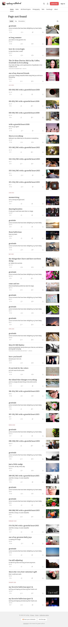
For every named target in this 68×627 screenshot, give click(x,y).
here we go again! (14, 126)
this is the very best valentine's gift (23, 572)
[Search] (44, 3)
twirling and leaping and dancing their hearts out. (23, 589)
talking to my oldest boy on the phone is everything (23, 138)
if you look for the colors (18, 368)
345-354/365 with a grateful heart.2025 (24, 159)
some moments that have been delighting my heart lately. (25, 28)
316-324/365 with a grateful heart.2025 (24, 391)
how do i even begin (17, 49)
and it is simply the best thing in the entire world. (23, 382)
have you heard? (15, 357)
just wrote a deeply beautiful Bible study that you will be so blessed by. (26, 76)
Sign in (63, 3)
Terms (37, 615)
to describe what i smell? (16, 51)
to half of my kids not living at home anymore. (22, 562)
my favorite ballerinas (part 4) (21, 587)
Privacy (32, 615)
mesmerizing (14, 197)
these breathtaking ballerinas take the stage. (21, 286)
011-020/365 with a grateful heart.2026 (24, 101)
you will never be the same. (16, 370)
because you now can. (15, 359)
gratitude (12, 26)
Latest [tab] (11, 21)
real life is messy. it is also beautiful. (19, 478)
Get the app (42, 619)
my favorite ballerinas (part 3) (21, 599)
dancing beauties (15, 209)
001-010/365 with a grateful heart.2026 (24, 113)
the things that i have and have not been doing (25, 260)
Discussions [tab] (21, 21)
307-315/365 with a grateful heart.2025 (24, 414)
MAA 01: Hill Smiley (16, 345)
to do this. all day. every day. (17, 466)
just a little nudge (16, 464)
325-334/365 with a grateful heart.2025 (24, 182)
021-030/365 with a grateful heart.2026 (24, 90)
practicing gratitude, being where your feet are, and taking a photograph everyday (26, 348)
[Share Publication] (47, 3)
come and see (14, 284)
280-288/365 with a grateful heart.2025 (24, 510)
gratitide (12, 220)
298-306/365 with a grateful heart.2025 (24, 441)
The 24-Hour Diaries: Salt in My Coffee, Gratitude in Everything (24, 62)
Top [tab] (16, 21)
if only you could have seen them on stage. (21, 211)
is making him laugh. (15, 539)
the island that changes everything (23, 380)
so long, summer (15, 37)
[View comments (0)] (21, 94)
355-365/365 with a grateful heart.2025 (24, 147)
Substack (25, 623)
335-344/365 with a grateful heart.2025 (24, 171)
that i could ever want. (15, 574)
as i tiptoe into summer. (15, 263)
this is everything (16, 136)
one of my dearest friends (19, 73)
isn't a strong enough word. (17, 199)
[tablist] (17, 21)
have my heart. (13, 234)
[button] (11, 9)
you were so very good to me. (17, 40)
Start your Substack (29, 619)
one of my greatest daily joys (20, 537)
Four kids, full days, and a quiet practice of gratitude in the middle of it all (25, 65)
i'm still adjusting (16, 560)
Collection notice (44, 615)
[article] (34, 29)
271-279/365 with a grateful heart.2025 (24, 526)
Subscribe (54, 3)
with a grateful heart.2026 (19, 124)
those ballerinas (15, 232)
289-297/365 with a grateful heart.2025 (24, 476)
